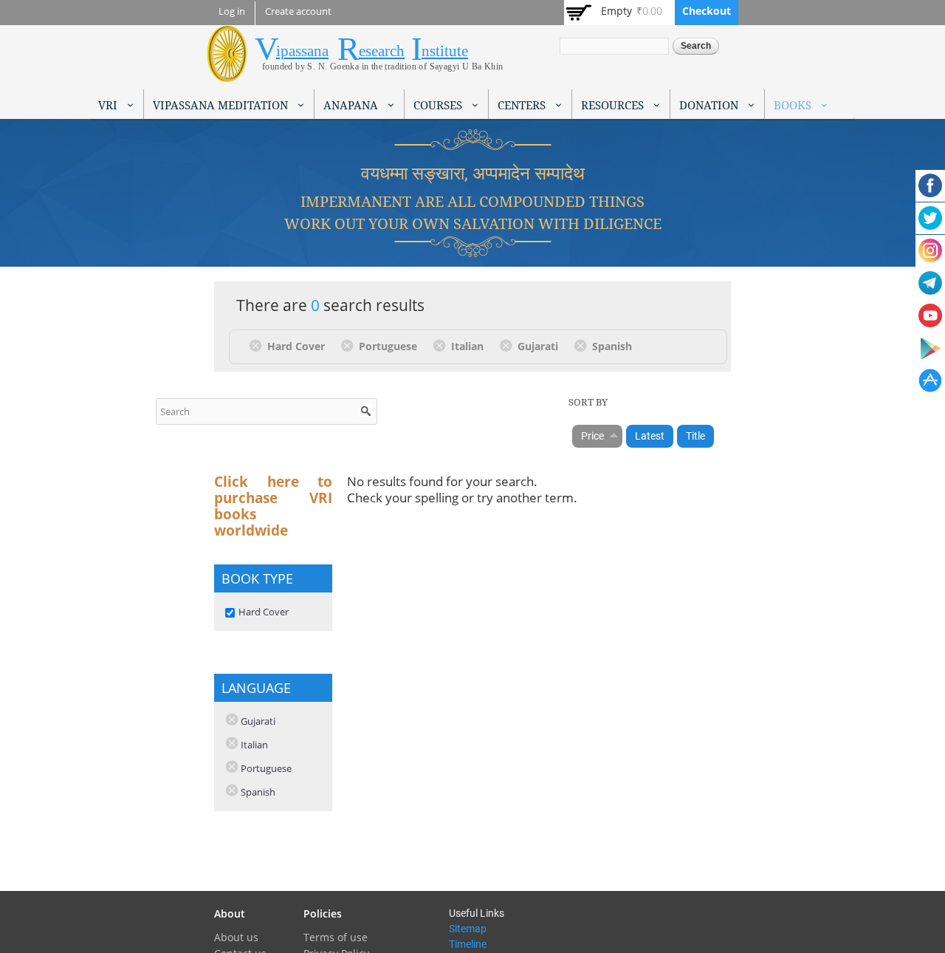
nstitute (445, 51)
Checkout (706, 11)
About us (236, 937)
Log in (232, 11)
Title (695, 436)
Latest (649, 436)
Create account (298, 11)
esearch (382, 51)
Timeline (468, 944)
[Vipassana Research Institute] (227, 73)
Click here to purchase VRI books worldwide (273, 506)
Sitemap (468, 929)
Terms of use (335, 937)
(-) (258, 345)
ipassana (302, 51)
